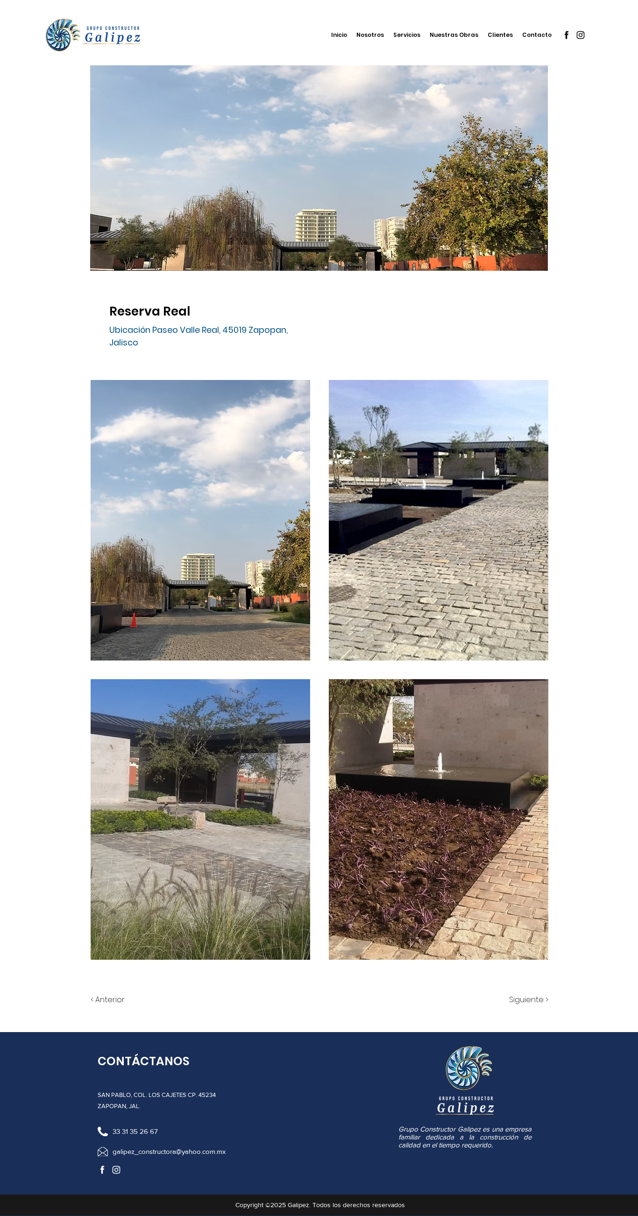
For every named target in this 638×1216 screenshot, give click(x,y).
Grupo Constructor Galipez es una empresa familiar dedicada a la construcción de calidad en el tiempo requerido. (465, 1137)
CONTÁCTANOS (144, 1061)
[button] (200, 520)
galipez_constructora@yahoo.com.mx (169, 1151)
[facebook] (566, 35)
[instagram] (580, 35)
